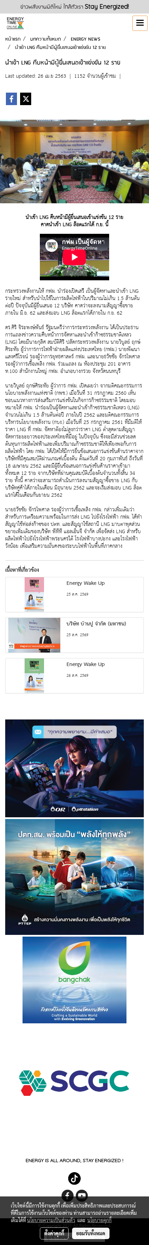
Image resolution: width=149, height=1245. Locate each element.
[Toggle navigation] (140, 23)
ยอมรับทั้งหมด (90, 1233)
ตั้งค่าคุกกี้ (54, 1233)
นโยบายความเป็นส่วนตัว (51, 1220)
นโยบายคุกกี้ (99, 1220)
